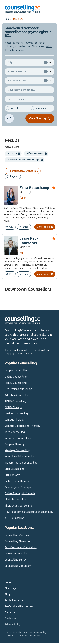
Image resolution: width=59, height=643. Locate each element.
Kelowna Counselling (17, 553)
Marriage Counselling (17, 450)
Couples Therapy (14, 444)
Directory (18, 19)
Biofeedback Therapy (17, 481)
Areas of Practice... (27, 71)
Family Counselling (16, 382)
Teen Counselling (15, 432)
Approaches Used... (27, 80)
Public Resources (15, 600)
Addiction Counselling (17, 395)
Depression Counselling (18, 389)
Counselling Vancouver (18, 535)
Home (8, 19)
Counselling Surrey (16, 559)
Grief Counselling (15, 468)
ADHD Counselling (15, 401)
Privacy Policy (12, 624)
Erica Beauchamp (34, 188)
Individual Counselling (18, 438)
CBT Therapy (12, 475)
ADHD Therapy (13, 407)
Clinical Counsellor (15, 499)
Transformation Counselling (21, 462)
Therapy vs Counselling (18, 505)
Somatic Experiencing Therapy (22, 425)
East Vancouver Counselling (21, 547)
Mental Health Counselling (20, 456)
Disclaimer (11, 618)
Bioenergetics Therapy (18, 487)
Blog (7, 594)
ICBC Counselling (14, 518)
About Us (10, 612)
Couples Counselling (16, 370)
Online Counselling (16, 376)
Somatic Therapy (14, 419)
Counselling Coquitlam (18, 565)
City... (27, 62)
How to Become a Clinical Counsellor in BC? (30, 511)
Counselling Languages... (21, 89)
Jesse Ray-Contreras (29, 240)
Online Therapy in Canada (20, 493)
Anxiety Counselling (16, 413)
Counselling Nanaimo (17, 541)
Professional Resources (19, 606)
